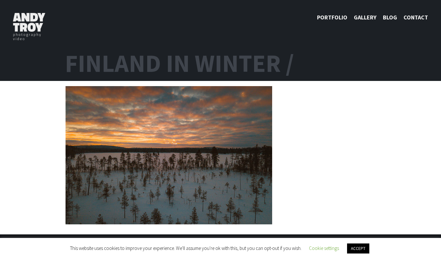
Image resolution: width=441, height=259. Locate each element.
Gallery (365, 17)
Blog (390, 17)
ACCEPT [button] (358, 248)
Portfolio (332, 17)
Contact (416, 17)
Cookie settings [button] (324, 248)
